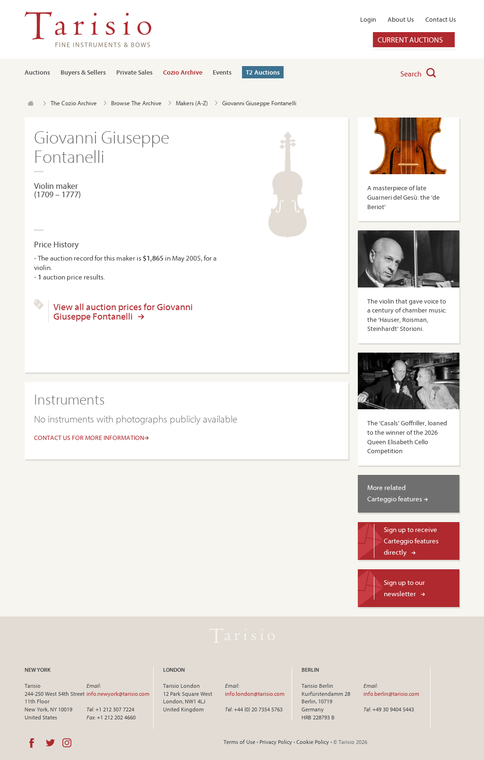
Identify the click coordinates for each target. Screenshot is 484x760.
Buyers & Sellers (83, 72)
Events (222, 72)
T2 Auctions (263, 72)
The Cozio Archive (74, 103)
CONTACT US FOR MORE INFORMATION (89, 437)
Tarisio (242, 635)
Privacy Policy (275, 741)
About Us (401, 19)
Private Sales (134, 72)
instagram (66, 743)
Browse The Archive (136, 103)
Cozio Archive (182, 72)
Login (368, 19)
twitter (50, 743)
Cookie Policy (312, 741)
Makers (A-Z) (192, 103)
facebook (31, 743)
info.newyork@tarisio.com (117, 693)
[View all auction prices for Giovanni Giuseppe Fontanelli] (39, 307)
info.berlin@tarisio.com (391, 693)
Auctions (37, 72)
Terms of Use (239, 741)
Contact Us (440, 19)
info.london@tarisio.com (255, 693)
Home (30, 103)
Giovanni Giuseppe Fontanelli (259, 103)
